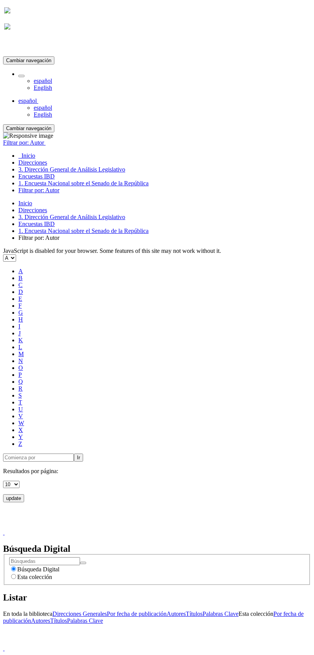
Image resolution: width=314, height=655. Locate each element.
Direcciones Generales (79, 613)
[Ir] (83, 563)
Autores (176, 613)
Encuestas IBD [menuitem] (36, 176)
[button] (21, 76)
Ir (78, 457)
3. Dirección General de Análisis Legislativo (71, 217)
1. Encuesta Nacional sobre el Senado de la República (83, 231)
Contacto (140, 525)
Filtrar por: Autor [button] (24, 142)
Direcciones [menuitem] (32, 162)
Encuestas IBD (36, 224)
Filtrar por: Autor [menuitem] (38, 190)
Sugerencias (170, 525)
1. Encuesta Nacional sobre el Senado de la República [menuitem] (83, 183)
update (13, 498)
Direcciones (32, 210)
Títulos (194, 613)
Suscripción (18, 45)
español (43, 81)
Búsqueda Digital (38, 569)
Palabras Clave (221, 613)
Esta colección (34, 577)
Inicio (25, 203)
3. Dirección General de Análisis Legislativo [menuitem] (71, 169)
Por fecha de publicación (137, 613)
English (43, 87)
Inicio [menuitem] (26, 155)
